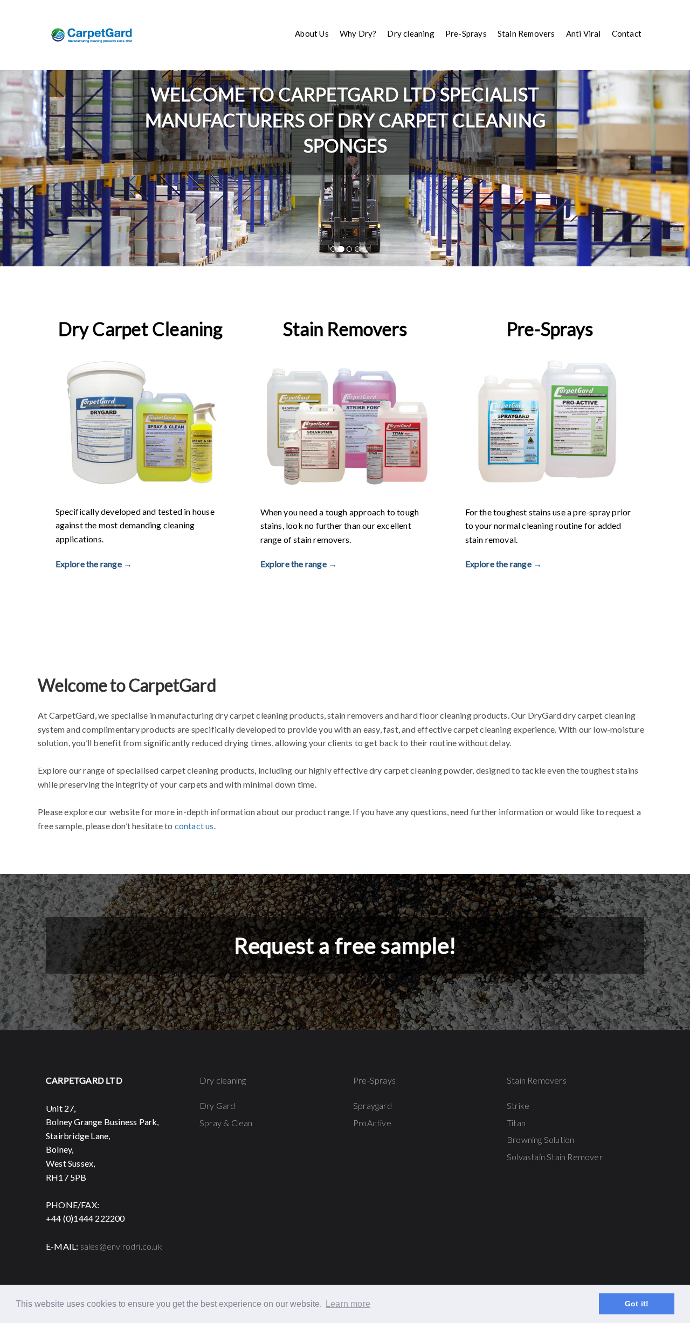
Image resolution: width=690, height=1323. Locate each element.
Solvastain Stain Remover (555, 1157)
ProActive (372, 1123)
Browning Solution (540, 1139)
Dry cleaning (222, 1080)
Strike (518, 1105)
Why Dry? (358, 33)
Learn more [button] (348, 1303)
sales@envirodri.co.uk (121, 1246)
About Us (312, 33)
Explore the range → (94, 564)
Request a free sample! (345, 945)
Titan (516, 1123)
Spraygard (372, 1105)
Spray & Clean (226, 1123)
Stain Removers (537, 1080)
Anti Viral (583, 33)
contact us (194, 826)
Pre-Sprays (374, 1080)
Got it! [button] (636, 1303)
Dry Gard (217, 1105)
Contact (626, 33)
